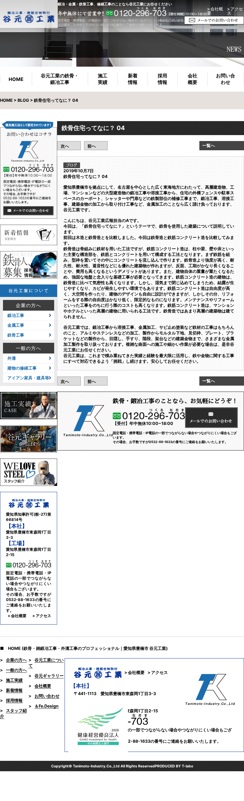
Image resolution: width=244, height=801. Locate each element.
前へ (91, 145)
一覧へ (208, 145)
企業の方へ (28, 305)
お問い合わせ (225, 79)
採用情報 (162, 79)
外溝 (11, 358)
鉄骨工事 (15, 335)
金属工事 (15, 325)
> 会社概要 (215, 11)
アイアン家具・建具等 (28, 378)
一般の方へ (28, 348)
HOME (16, 79)
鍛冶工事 (15, 315)
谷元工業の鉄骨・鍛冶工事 (60, 79)
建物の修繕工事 (22, 368)
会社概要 (192, 79)
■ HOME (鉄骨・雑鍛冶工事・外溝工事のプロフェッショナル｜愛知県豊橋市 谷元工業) (84, 648)
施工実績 (102, 79)
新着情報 (132, 79)
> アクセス (41, 615)
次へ (65, 145)
